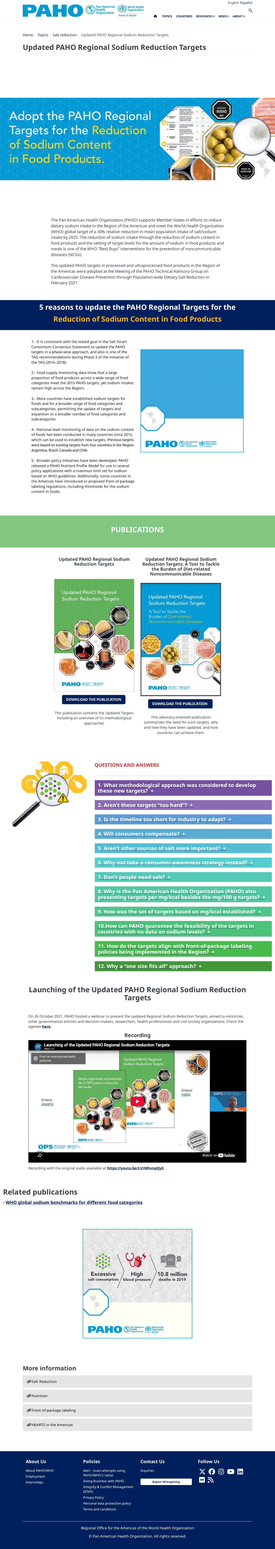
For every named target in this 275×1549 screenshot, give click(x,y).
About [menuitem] (238, 16)
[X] (202, 1473)
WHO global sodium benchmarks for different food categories (74, 1202)
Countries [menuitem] (184, 16)
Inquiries (147, 1470)
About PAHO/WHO (40, 1470)
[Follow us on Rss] (210, 1481)
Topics (42, 34)
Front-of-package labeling (54, 1410)
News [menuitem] (222, 16)
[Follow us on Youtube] (230, 1473)
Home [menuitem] (155, 17)
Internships (34, 1482)
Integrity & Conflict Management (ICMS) (108, 1489)
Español (246, 2)
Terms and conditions (99, 1509)
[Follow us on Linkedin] (240, 1473)
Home (28, 34)
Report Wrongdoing (166, 1482)
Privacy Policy (93, 1497)
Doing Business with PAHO (103, 1481)
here (46, 1026)
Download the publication (93, 699)
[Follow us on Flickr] (202, 1481)
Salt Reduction (44, 1381)
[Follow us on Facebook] (212, 1473)
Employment (35, 1476)
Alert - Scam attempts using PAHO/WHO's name (104, 1472)
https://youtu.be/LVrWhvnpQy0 (135, 1168)
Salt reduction (65, 34)
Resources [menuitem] (204, 16)
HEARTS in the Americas (52, 1424)
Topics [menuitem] (167, 16)
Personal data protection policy (107, 1503)
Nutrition (40, 1395)
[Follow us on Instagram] (221, 1473)
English (233, 2)
